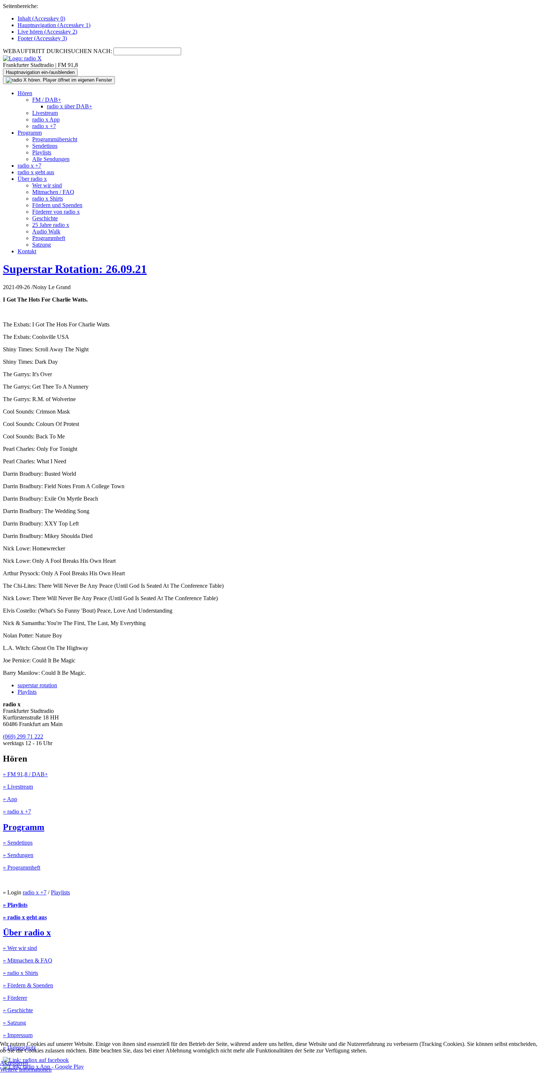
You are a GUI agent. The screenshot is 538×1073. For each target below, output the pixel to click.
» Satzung (14, 1023)
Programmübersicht (54, 139)
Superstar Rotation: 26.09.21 (75, 269)
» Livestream (18, 787)
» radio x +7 (17, 811)
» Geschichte (18, 1010)
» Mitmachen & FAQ (27, 960)
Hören (25, 93)
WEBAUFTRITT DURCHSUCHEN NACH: (57, 51)
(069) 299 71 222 (23, 736)
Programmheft (48, 238)
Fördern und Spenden (57, 205)
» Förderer (15, 998)
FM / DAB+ (46, 100)
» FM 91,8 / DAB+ (25, 774)
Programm (30, 133)
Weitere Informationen (26, 1069)
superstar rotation (37, 685)
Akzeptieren (14, 1063)
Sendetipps (44, 146)
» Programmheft (21, 867)
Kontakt (27, 251)
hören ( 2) (47, 32)
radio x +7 (44, 126)
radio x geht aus (36, 172)
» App (10, 799)
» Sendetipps (18, 843)
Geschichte (45, 218)
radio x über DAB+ (69, 106)
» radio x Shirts (20, 973)
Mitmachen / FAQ (53, 192)
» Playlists (15, 905)
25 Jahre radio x (50, 225)
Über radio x (32, 179)
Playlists (41, 152)
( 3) (42, 38)
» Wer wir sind (20, 948)
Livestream (45, 113)
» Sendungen (18, 855)
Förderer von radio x (56, 212)
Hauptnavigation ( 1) (54, 25)
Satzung (41, 245)
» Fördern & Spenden (28, 985)
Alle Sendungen (51, 159)
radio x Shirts (47, 198)
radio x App (46, 119)
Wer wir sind (47, 185)
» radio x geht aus (25, 917)
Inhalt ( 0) (41, 18)
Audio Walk (46, 231)
